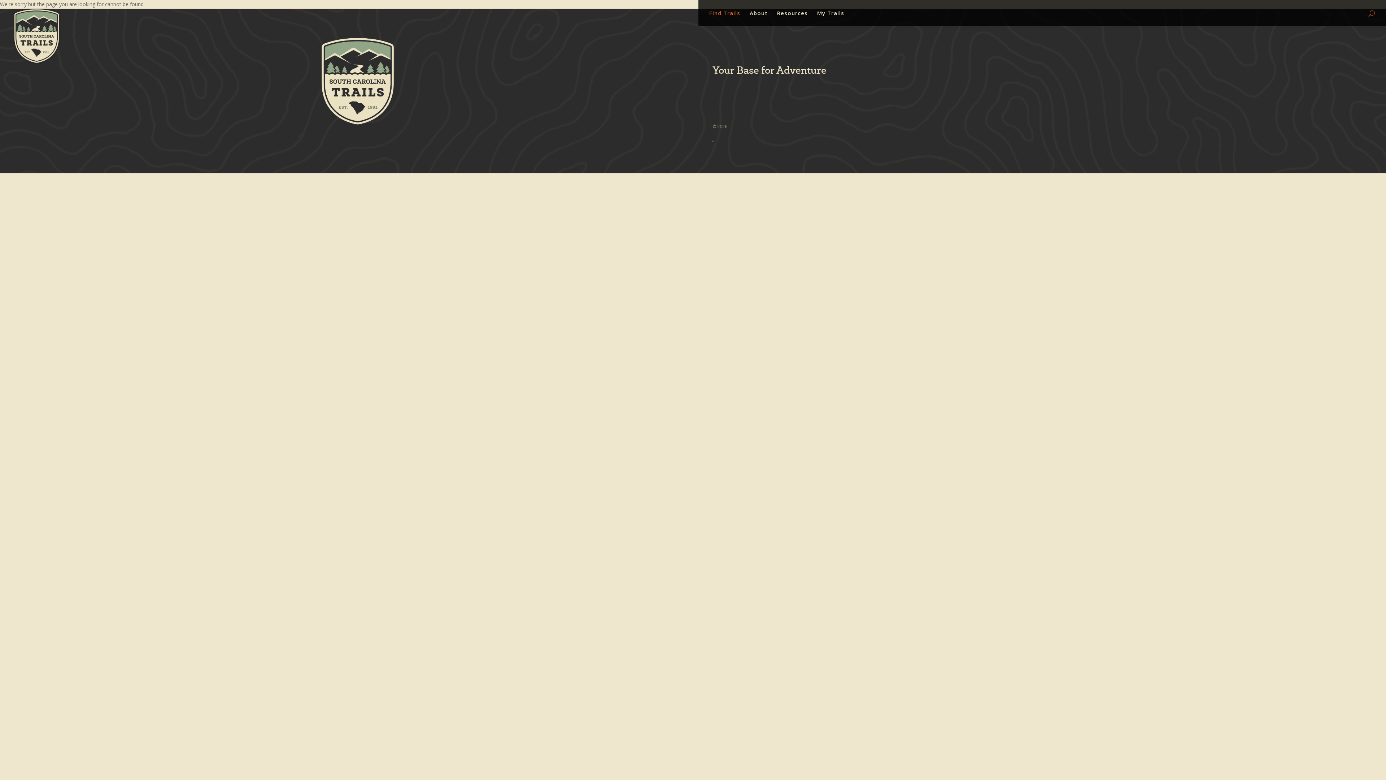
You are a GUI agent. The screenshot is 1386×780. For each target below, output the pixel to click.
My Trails (830, 13)
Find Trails (724, 13)
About (759, 13)
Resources (792, 13)
